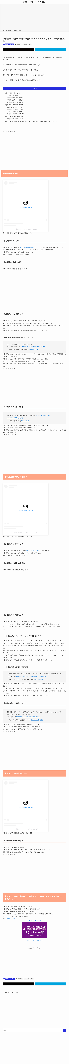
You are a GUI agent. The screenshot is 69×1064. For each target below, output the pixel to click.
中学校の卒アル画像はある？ (18, 114)
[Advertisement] (34, 17)
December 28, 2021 (34, 349)
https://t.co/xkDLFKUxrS (22, 676)
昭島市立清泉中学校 (32, 550)
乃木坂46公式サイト (10, 918)
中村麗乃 (19, 44)
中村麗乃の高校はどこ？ (14, 93)
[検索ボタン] (2, 2)
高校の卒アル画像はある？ (17, 102)
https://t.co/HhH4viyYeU (43, 415)
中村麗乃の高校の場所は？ (17, 97)
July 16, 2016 (39, 679)
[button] (18, 49)
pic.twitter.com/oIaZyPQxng (15, 418)
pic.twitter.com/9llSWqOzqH (36, 346)
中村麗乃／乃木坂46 (9, 44)
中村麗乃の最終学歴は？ (16, 119)
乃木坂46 (25, 44)
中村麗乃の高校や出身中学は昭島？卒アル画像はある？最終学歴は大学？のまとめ (32, 121)
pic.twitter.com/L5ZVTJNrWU (31, 717)
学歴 (30, 44)
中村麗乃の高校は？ (15, 95)
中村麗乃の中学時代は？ (16, 111)
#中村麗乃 (25, 346)
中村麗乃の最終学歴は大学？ (16, 116)
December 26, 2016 (37, 720)
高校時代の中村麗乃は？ (16, 100)
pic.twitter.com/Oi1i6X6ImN (38, 676)
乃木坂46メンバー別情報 (33, 940)
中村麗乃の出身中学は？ (16, 107)
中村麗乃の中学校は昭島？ (15, 105)
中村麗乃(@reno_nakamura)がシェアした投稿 (25, 829)
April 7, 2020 (25, 421)
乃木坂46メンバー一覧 (34, 920)
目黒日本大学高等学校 (27, 247)
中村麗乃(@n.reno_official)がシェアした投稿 (25, 229)
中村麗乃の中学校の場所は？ (18, 109)
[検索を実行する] (64, 1030)
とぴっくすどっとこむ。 (34, 2)
